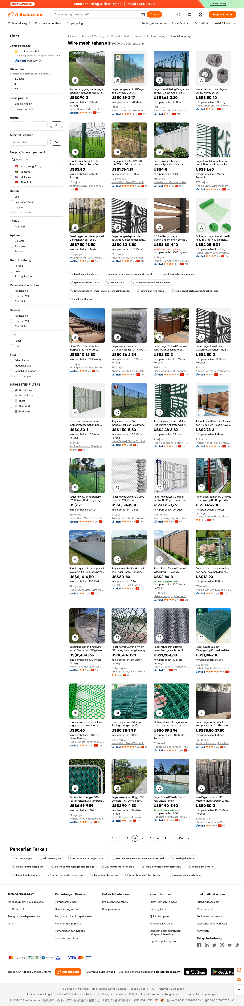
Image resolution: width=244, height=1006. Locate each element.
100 (181, 838)
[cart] (190, 15)
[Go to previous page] (112, 838)
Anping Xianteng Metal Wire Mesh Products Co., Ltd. (213, 105)
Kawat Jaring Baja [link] (181, 36)
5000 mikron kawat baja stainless (153, 282)
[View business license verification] (156, 1000)
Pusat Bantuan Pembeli (163, 901)
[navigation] (36, 437)
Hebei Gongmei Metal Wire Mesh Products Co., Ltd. (87, 666)
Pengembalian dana (161, 923)
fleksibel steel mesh (202, 866)
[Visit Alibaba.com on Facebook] (199, 945)
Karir (10, 923)
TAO (151, 988)
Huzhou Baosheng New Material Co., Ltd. (213, 743)
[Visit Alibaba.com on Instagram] (222, 945)
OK (57, 124)
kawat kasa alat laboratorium (145, 875)
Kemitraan (203, 930)
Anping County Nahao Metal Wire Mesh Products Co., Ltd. (129, 671)
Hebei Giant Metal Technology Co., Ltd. (129, 182)
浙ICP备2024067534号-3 (219, 1000)
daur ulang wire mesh (152, 291)
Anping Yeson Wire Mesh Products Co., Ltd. (171, 442)
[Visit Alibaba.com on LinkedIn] (206, 945)
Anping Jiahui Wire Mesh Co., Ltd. (213, 589)
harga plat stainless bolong (186, 875)
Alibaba (72, 36)
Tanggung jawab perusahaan (24, 916)
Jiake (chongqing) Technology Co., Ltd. (171, 370)
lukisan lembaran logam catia (88, 858)
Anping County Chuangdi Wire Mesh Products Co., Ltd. (171, 666)
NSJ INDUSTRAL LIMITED (127, 584)
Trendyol (162, 988)
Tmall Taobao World (103, 988)
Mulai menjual (205, 909)
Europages (177, 988)
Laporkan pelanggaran (162, 941)
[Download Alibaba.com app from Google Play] (223, 972)
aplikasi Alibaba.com (167, 971)
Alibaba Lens (30, 971)
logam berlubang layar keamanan (163, 866)
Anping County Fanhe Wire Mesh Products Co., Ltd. (87, 185)
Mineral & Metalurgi (93, 36)
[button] (142, 14)
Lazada (122, 988)
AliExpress (68, 988)
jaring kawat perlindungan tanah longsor (196, 291)
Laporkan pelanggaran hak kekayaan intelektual (165, 932)
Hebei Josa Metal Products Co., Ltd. (129, 110)
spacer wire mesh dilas (86, 282)
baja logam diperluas (85, 274)
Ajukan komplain (159, 916)
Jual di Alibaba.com (208, 901)
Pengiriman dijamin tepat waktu (73, 916)
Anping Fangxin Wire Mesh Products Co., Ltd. (87, 257)
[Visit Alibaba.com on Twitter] (214, 945)
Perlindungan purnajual (68, 923)
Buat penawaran (111, 909)
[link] (239, 970)
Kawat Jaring (157, 36)
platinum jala (117, 282)
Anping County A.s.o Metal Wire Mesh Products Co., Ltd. (129, 257)
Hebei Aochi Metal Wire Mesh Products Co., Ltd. (171, 182)
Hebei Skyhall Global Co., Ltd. (128, 441)
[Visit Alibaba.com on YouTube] (229, 945)
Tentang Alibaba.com (21, 893)
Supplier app (107, 971)
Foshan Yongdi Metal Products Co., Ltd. (213, 442)
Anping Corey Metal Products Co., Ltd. (129, 517)
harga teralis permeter (28, 875)
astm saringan (24, 858)
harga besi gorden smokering (67, 875)
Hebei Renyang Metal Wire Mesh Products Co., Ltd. (171, 816)
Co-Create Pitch (17, 909)
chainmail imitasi (83, 299)
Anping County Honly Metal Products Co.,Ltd (213, 516)
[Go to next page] (188, 838)
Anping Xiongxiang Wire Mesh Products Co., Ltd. (171, 517)
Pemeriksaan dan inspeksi (70, 930)
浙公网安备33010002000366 (184, 1000)
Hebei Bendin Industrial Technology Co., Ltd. (87, 108)
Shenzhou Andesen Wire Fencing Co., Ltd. (213, 822)
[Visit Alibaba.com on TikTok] (237, 945)
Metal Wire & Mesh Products (128, 36)
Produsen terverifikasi (115, 901)
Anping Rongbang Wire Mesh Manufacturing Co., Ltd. (87, 446)
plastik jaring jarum (185, 858)
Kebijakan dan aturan (67, 938)
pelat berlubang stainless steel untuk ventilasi (139, 858)
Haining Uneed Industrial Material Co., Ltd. (87, 818)
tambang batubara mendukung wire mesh (130, 274)
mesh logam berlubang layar (179, 274)
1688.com (83, 988)
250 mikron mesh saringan (119, 866)
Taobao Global (137, 988)
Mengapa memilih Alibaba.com (26, 901)
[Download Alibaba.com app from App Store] (195, 972)
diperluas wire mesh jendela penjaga (74, 866)
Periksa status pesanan (210, 916)
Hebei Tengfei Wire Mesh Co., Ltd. (213, 252)
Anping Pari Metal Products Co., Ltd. (171, 110)
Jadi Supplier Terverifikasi (212, 923)
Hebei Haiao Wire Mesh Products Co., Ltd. (171, 746)
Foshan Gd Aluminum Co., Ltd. (171, 260)
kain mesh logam (52, 858)
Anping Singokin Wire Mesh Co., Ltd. (87, 367)
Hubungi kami (157, 909)
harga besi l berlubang (106, 875)
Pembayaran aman (66, 901)
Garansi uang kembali (67, 909)
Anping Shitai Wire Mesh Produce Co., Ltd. (213, 185)
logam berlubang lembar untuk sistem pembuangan (102, 291)
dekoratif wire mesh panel (30, 866)
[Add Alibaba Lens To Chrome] (68, 972)
